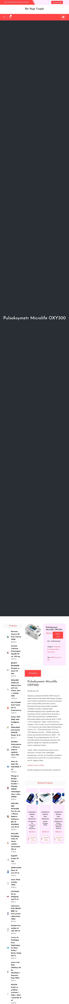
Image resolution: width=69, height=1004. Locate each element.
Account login (57, 2)
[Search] (4, 17)
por (58, 657)
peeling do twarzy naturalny (35, 765)
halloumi (53, 657)
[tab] (33, 673)
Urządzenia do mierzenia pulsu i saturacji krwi (53, 649)
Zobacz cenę (58, 635)
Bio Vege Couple (34, 9)
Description (33, 673)
